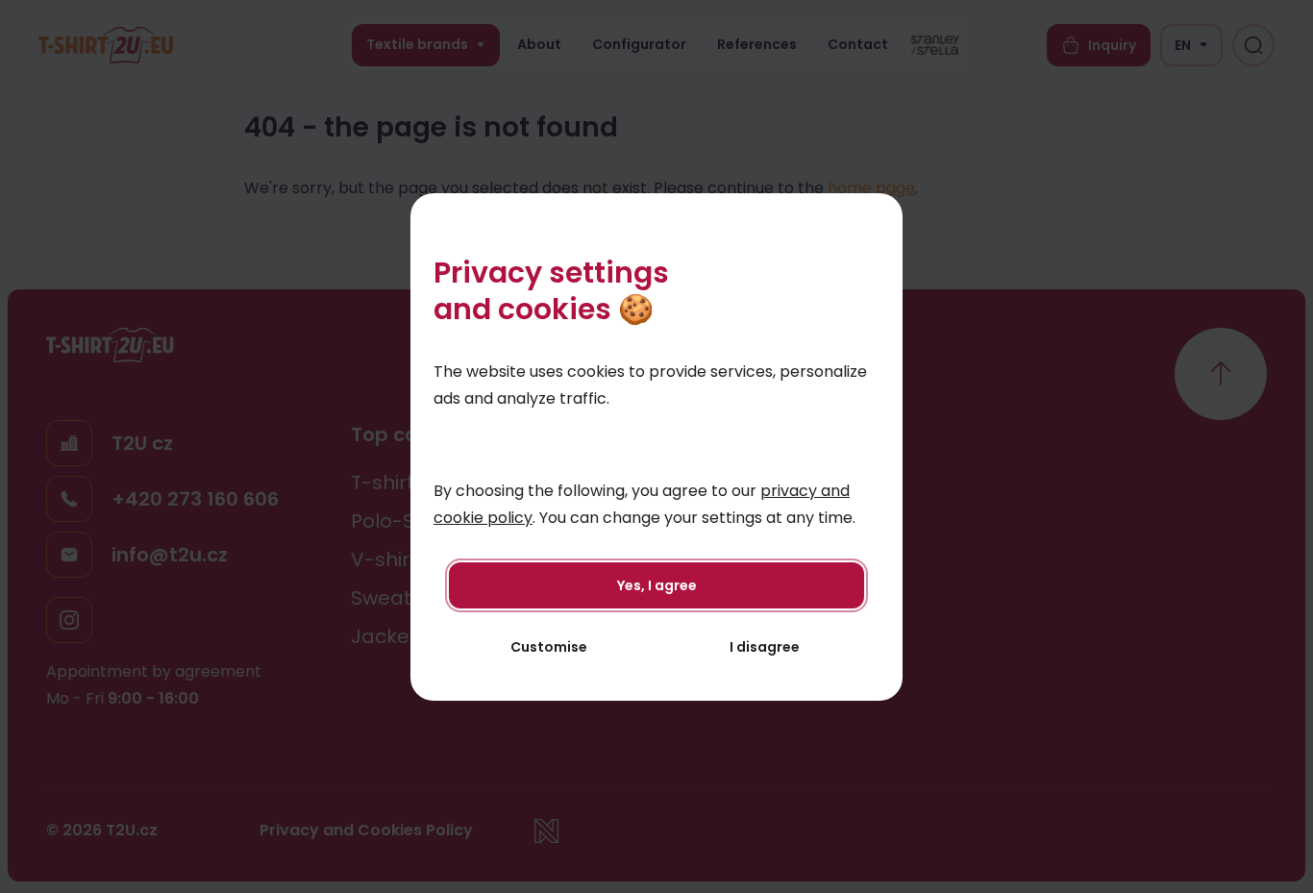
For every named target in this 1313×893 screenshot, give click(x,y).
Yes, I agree (657, 585)
